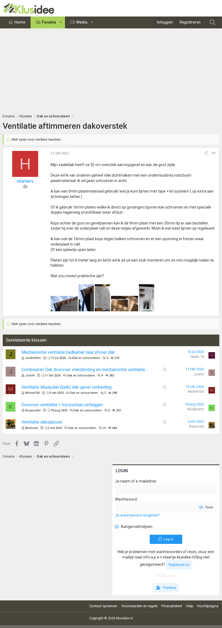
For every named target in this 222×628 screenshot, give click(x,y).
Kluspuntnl (33, 410)
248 (114, 393)
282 (111, 375)
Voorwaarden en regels (139, 606)
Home (19, 22)
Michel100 (32, 393)
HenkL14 (197, 357)
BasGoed (31, 428)
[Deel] (206, 153)
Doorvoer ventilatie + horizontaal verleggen (62, 404)
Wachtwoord (126, 499)
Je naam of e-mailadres (135, 481)
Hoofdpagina (207, 606)
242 (118, 410)
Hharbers (25, 181)
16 (104, 428)
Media (81, 22)
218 (116, 358)
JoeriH (30, 375)
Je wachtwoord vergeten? (137, 515)
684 (114, 428)
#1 (214, 153)
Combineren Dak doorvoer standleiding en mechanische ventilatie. (83, 369)
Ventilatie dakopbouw (41, 422)
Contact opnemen (103, 606)
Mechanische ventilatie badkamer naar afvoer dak (68, 352)
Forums (49, 22)
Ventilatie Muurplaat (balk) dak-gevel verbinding (66, 387)
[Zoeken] (212, 22)
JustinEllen (33, 358)
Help (189, 606)
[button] (61, 22)
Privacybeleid (171, 606)
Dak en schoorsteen (86, 358)
